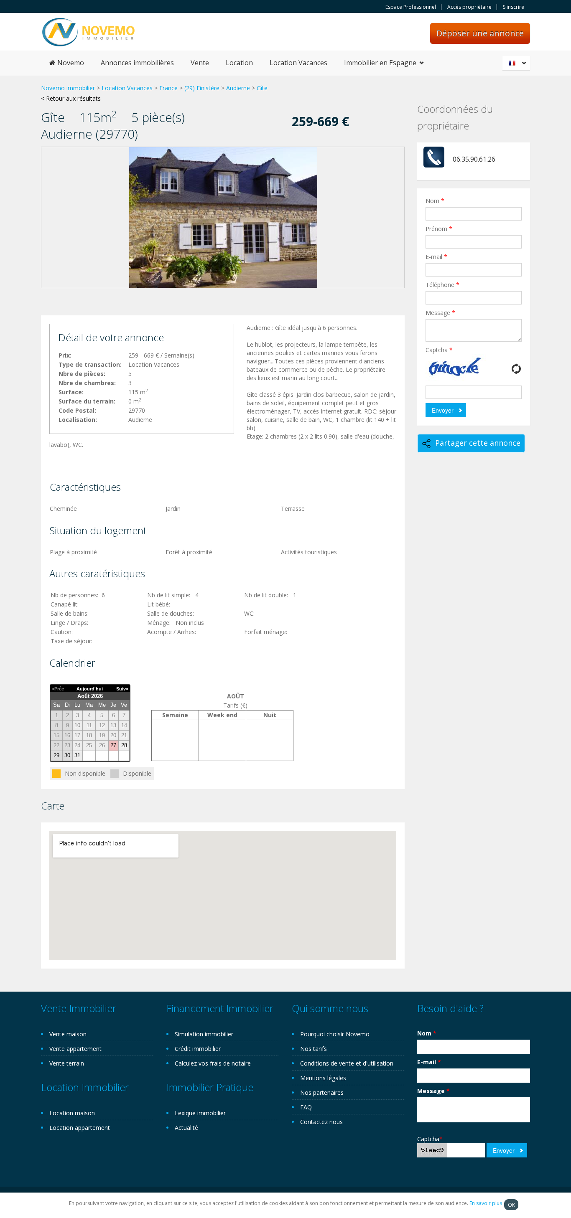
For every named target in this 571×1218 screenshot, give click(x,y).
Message (440, 313)
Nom (435, 201)
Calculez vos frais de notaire (213, 1063)
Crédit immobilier (198, 1049)
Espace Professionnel (410, 7)
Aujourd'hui (89, 688)
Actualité (186, 1128)
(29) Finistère (201, 88)
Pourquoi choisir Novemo (335, 1034)
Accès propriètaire (469, 7)
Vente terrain (66, 1063)
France (168, 88)
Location (239, 62)
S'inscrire (513, 7)
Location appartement (79, 1128)
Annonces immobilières (137, 62)
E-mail (436, 257)
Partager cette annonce (477, 443)
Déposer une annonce (480, 33)
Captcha (439, 350)
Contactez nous (321, 1122)
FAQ (306, 1107)
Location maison (72, 1113)
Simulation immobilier (204, 1034)
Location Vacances (298, 62)
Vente (200, 62)
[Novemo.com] (88, 32)
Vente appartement (75, 1049)
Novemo (70, 62)
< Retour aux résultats (71, 98)
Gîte (262, 88)
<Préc (58, 688)
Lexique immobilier (200, 1113)
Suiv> (122, 688)
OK (511, 1204)
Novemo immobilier (68, 88)
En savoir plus (485, 1203)
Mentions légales (323, 1078)
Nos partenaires (322, 1092)
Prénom (439, 229)
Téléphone (442, 285)
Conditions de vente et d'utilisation (346, 1063)
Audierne (238, 88)
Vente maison (68, 1034)
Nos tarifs (313, 1049)
